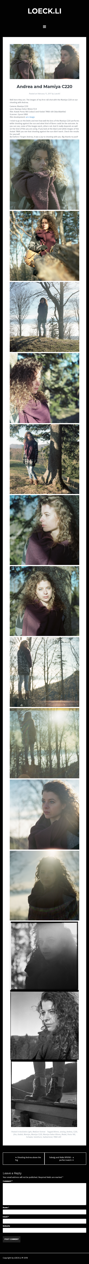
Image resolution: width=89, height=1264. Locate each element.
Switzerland (47, 1137)
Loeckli (57, 94)
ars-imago (30, 117)
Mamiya (27, 1134)
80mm (56, 1132)
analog (63, 1132)
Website (6, 1226)
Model (64, 1134)
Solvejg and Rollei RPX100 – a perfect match (61, 1158)
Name (6, 1207)
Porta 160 (71, 1134)
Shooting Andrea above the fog (28, 1158)
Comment (7, 1181)
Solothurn (38, 1137)
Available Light (25, 1132)
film (15, 1134)
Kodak (20, 1134)
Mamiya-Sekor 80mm (52, 1134)
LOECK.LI (45, 11)
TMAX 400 (57, 1137)
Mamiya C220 (36, 1134)
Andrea (69, 1132)
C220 (75, 1132)
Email (6, 1217)
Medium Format (39, 1132)
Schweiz (29, 1137)
